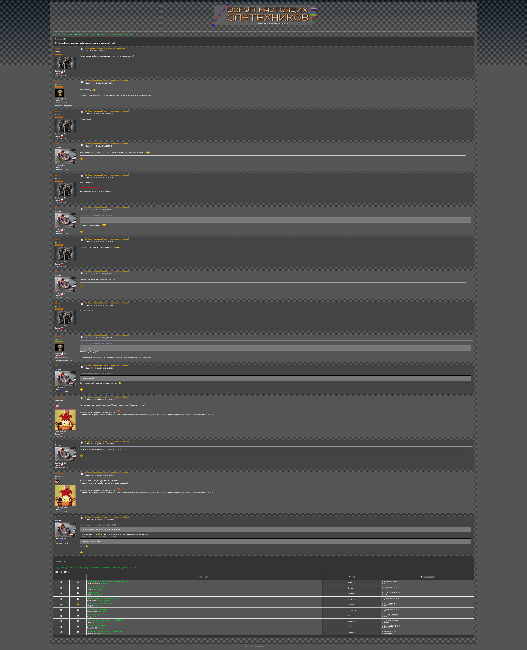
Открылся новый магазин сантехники (101, 603)
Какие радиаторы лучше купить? (100, 609)
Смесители (99, 622)
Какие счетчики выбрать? (97, 626)
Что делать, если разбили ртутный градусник (104, 631)
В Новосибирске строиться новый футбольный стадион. (109, 581)
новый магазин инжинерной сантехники (102, 598)
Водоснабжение (102, 628)
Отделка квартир (106, 633)
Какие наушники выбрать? (97, 615)
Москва (98, 606)
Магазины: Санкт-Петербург (104, 600)
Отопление (103, 611)
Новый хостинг (93, 592)
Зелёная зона (104, 583)
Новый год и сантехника (96, 587)
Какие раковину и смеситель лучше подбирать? (105, 620)
